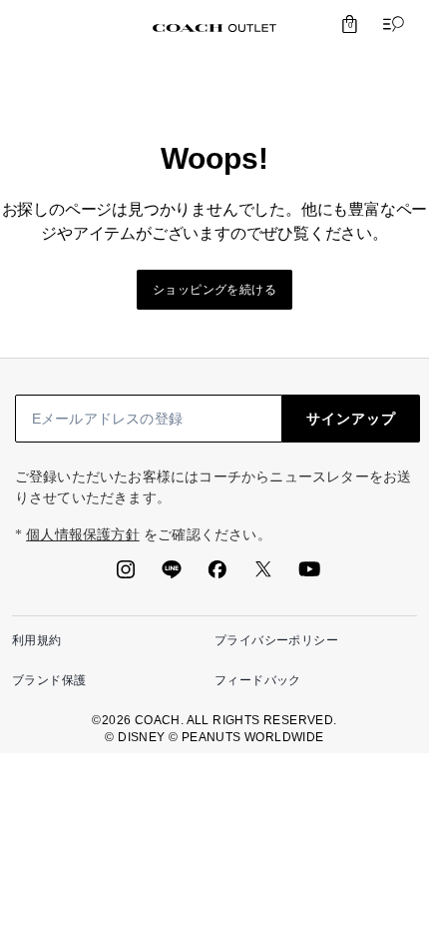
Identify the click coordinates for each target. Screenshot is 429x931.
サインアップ (351, 419)
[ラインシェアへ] (172, 575)
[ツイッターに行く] (263, 575)
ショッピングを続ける (214, 290)
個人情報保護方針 (83, 534)
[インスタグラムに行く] (126, 575)
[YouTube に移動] (309, 575)
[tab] (214, 28)
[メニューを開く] (389, 24)
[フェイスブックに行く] (217, 575)
